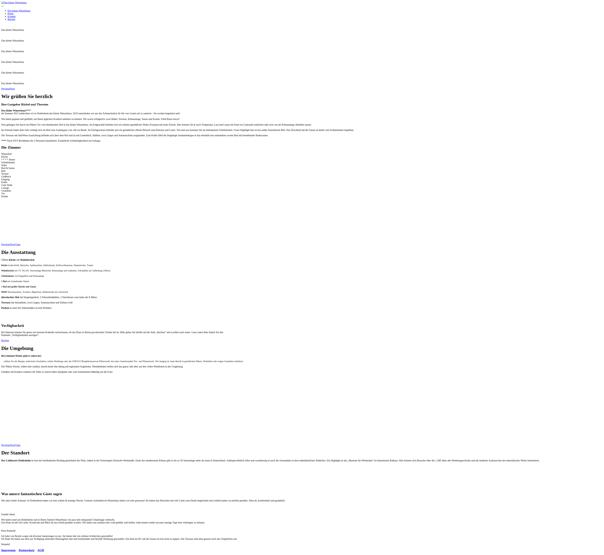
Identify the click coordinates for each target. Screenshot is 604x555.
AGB (40, 550)
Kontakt (12, 16)
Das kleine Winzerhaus (19, 10)
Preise (11, 13)
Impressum (8, 550)
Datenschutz (26, 550)
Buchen (11, 19)
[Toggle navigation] (2, 6)
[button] (5, 88)
